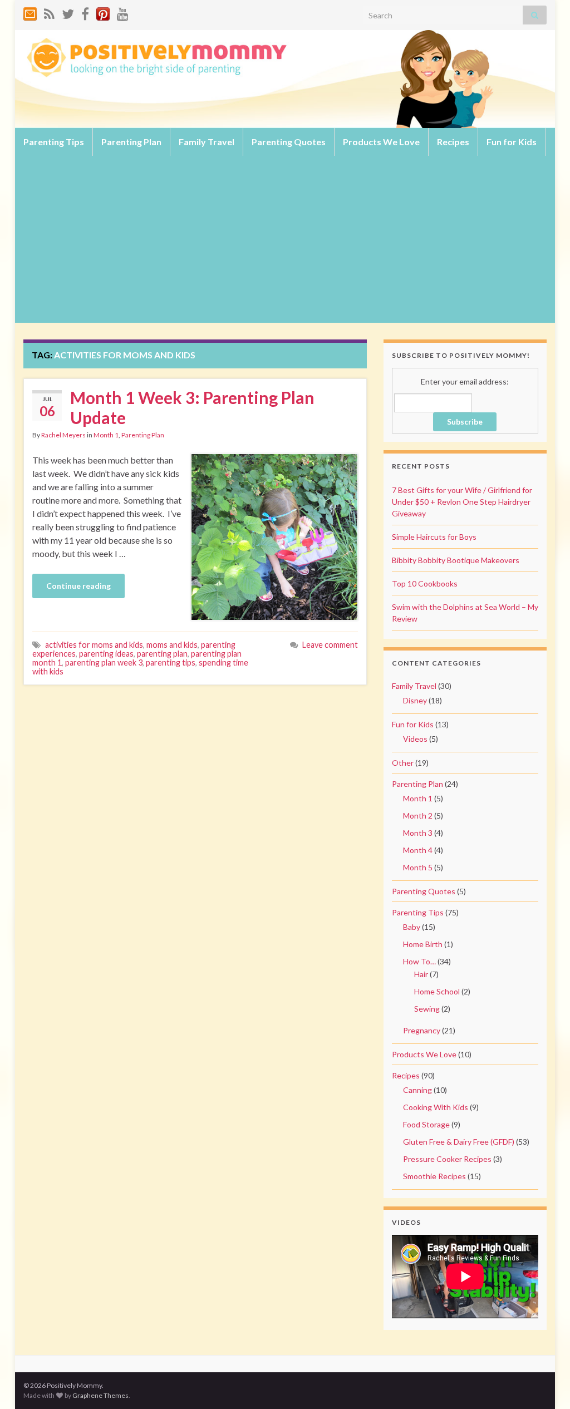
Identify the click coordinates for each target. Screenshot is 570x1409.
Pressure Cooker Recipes (447, 1159)
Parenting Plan (131, 141)
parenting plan (162, 653)
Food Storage (426, 1124)
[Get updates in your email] (30, 12)
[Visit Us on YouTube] (123, 12)
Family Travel (206, 141)
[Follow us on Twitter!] (68, 12)
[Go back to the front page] (285, 79)
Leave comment (330, 644)
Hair (421, 974)
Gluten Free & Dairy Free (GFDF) (458, 1141)
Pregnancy (421, 1030)
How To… (419, 961)
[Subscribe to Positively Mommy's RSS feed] (49, 12)
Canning (417, 1090)
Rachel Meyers (63, 435)
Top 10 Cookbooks (425, 583)
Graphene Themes (100, 1395)
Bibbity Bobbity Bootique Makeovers (455, 560)
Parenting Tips (53, 141)
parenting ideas (106, 653)
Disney (415, 700)
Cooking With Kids (435, 1107)
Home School (437, 991)
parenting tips (170, 662)
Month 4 (418, 850)
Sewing (427, 1008)
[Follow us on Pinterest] (103, 12)
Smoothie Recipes (434, 1176)
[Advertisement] (285, 239)
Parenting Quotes (289, 141)
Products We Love (381, 141)
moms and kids (172, 644)
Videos (415, 738)
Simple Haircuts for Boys (434, 536)
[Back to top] (545, 1384)
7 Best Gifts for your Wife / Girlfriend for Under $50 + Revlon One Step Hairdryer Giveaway (462, 501)
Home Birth (423, 944)
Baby (411, 927)
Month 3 (418, 832)
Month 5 (418, 867)
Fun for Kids (512, 141)
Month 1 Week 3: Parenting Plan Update (192, 407)
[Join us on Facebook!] (85, 12)
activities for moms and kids (94, 644)
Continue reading (78, 585)
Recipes (453, 141)
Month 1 (106, 435)
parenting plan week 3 (103, 662)
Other (403, 762)
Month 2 (418, 815)
